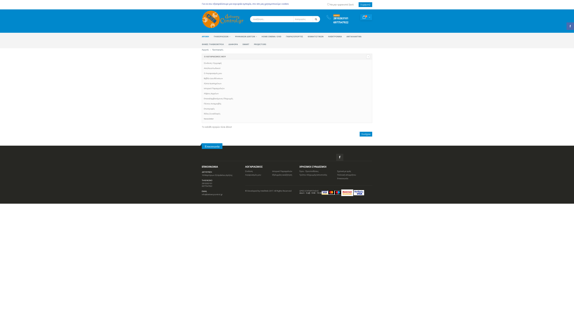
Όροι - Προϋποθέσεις (309, 171)
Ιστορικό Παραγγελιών (214, 88)
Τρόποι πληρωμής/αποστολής (313, 175)
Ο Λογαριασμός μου (213, 73)
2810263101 (207, 183)
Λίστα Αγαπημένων (212, 83)
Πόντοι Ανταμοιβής (212, 103)
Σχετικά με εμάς (344, 171)
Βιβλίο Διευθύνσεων (213, 78)
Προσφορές (217, 49)
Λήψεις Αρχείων (211, 93)
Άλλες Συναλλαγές (212, 113)
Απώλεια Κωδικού (212, 68)
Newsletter (209, 118)
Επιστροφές (209, 108)
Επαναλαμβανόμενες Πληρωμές (218, 98)
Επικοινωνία (212, 146)
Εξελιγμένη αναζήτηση (282, 175)
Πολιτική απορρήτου (346, 175)
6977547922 (207, 186)
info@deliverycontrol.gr (212, 194)
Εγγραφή (217, 63)
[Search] (316, 19)
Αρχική (205, 49)
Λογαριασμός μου (253, 175)
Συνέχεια (365, 134)
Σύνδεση (208, 63)
